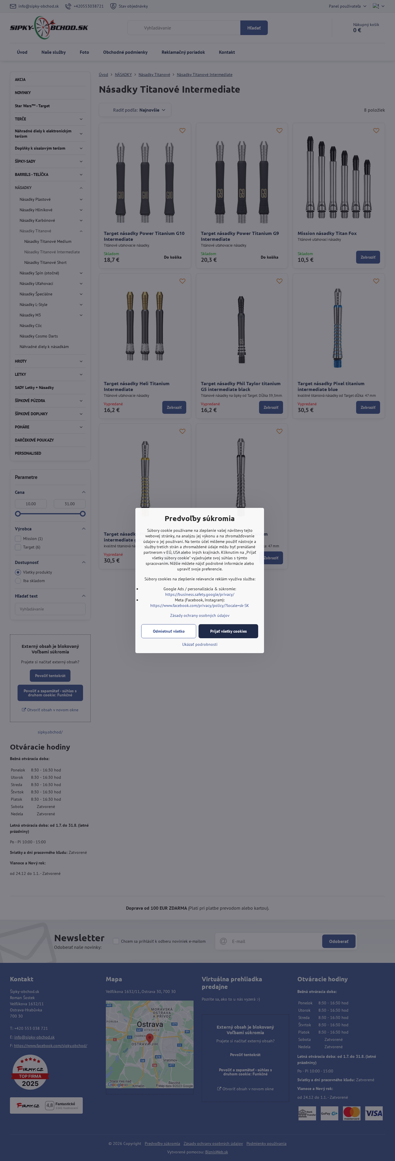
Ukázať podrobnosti (200, 644)
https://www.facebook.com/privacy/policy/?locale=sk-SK (199, 605)
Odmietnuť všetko (169, 631)
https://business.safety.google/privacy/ (199, 594)
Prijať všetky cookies (228, 631)
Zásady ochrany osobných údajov (200, 615)
